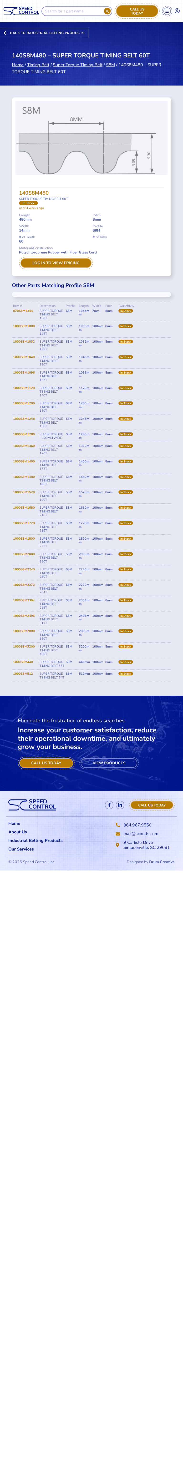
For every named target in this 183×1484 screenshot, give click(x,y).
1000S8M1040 (24, 357)
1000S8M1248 (24, 419)
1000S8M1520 (24, 492)
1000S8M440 (23, 662)
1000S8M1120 (24, 388)
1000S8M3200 (24, 646)
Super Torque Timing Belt (77, 65)
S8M (110, 65)
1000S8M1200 (24, 403)
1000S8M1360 (24, 446)
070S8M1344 (23, 311)
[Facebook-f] (109, 805)
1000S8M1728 (24, 523)
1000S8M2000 (24, 554)
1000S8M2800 (24, 631)
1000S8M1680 (24, 508)
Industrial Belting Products (35, 840)
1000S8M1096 (24, 372)
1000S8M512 (23, 674)
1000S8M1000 (24, 326)
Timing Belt (38, 65)
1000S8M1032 (24, 341)
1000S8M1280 (24, 434)
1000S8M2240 (24, 569)
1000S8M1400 (24, 461)
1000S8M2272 (24, 585)
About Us (17, 832)
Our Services (21, 849)
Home (18, 65)
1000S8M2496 (24, 616)
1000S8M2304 (24, 600)
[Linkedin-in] (120, 805)
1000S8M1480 (24, 477)
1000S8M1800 (24, 539)
